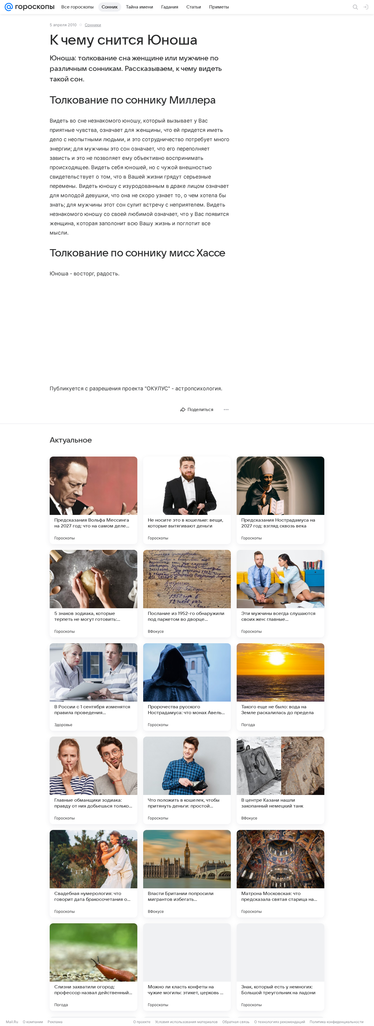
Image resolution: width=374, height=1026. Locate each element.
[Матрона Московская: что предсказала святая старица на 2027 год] (280, 873)
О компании (33, 1022)
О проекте (141, 1022)
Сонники (93, 24)
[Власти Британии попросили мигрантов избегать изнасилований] (187, 873)
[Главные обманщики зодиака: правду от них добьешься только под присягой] (93, 780)
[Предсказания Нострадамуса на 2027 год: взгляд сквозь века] (280, 500)
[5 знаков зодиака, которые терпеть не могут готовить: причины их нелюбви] (93, 593)
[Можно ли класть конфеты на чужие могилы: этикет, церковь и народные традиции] (187, 967)
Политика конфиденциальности (336, 1022)
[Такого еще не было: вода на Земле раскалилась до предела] (280, 687)
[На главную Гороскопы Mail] (33, 7)
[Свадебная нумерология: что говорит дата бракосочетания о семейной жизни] (93, 873)
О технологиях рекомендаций (279, 1022)
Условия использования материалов (186, 1022)
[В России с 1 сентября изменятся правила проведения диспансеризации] (93, 687)
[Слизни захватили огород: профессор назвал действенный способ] (93, 967)
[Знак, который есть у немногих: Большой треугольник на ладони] (280, 967)
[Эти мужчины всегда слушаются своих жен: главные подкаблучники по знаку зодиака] (280, 593)
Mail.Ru (12, 1022)
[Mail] (9, 7)
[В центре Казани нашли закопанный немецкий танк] (280, 780)
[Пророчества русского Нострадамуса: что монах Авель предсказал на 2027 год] (187, 687)
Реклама (55, 1022)
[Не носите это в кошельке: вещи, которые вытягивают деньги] (187, 500)
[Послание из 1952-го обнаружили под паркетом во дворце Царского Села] (187, 593)
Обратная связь (236, 1022)
